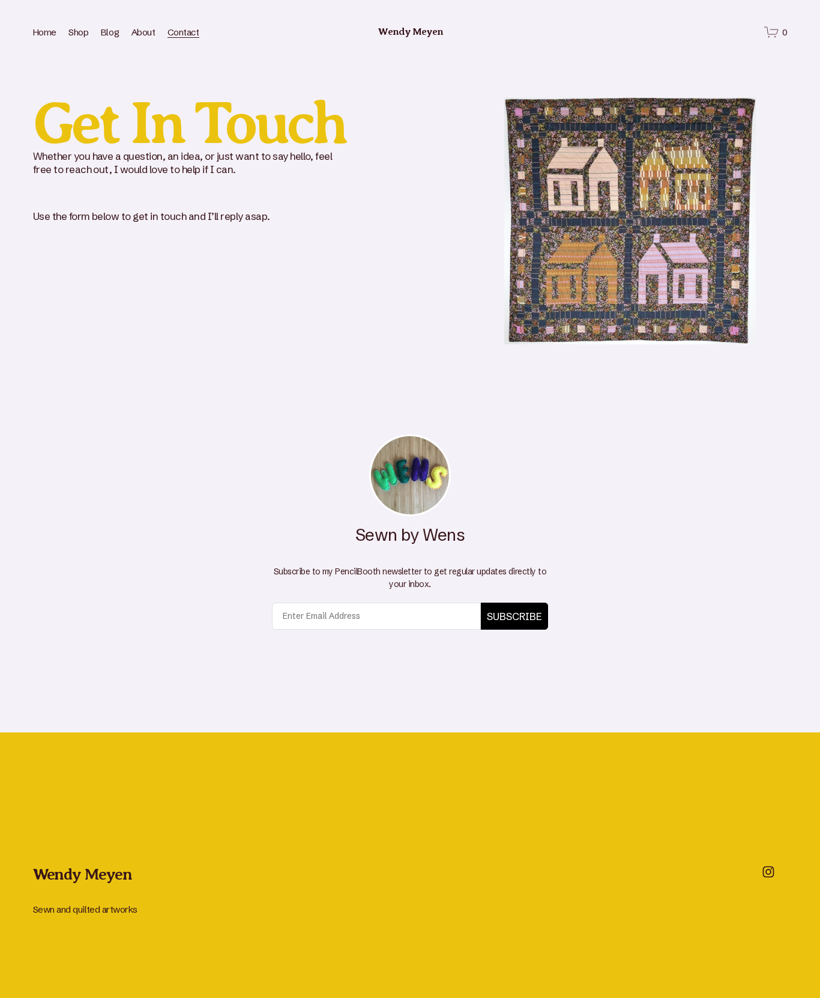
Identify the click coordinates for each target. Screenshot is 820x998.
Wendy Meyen (410, 31)
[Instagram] (768, 872)
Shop (78, 32)
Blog (110, 32)
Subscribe (514, 616)
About (143, 32)
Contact (183, 32)
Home (44, 32)
